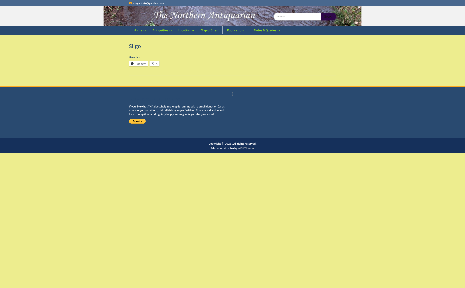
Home (138, 30)
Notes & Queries (265, 30)
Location (184, 30)
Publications (236, 30)
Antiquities (160, 30)
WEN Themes (246, 148)
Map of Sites (209, 30)
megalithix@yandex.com (148, 3)
